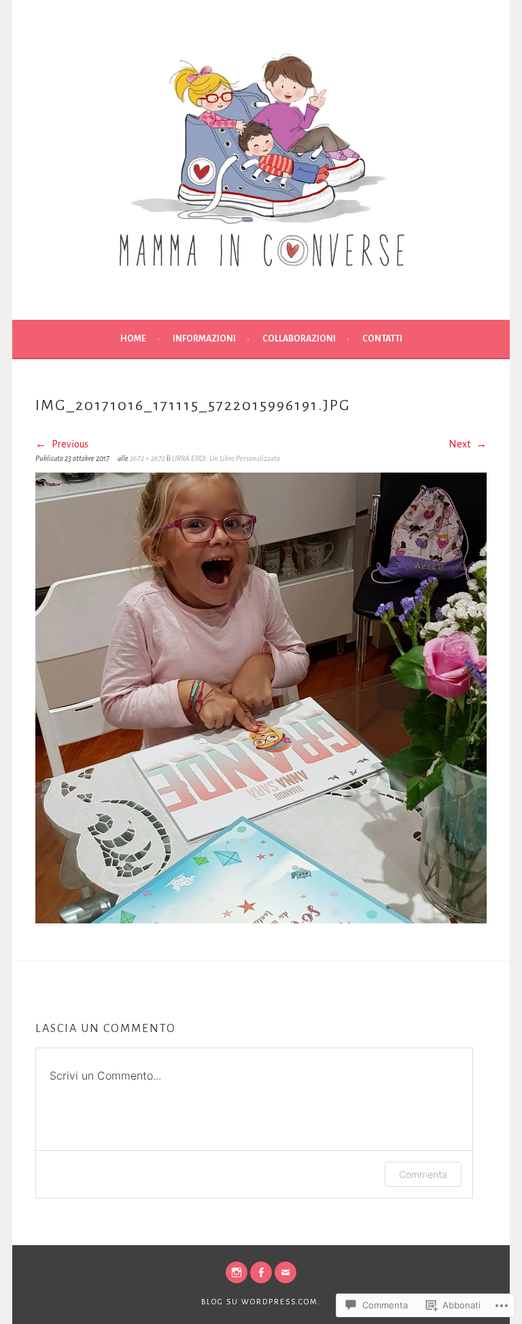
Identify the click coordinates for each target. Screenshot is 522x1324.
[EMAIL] (285, 1272)
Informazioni (204, 339)
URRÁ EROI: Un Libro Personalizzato (226, 458)
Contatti (382, 339)
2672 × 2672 (147, 458)
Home (133, 339)
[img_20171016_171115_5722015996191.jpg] (261, 920)
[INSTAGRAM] (236, 1272)
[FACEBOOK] (261, 1272)
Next (460, 444)
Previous (69, 444)
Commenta (423, 1174)
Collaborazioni (299, 339)
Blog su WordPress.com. (261, 1302)
